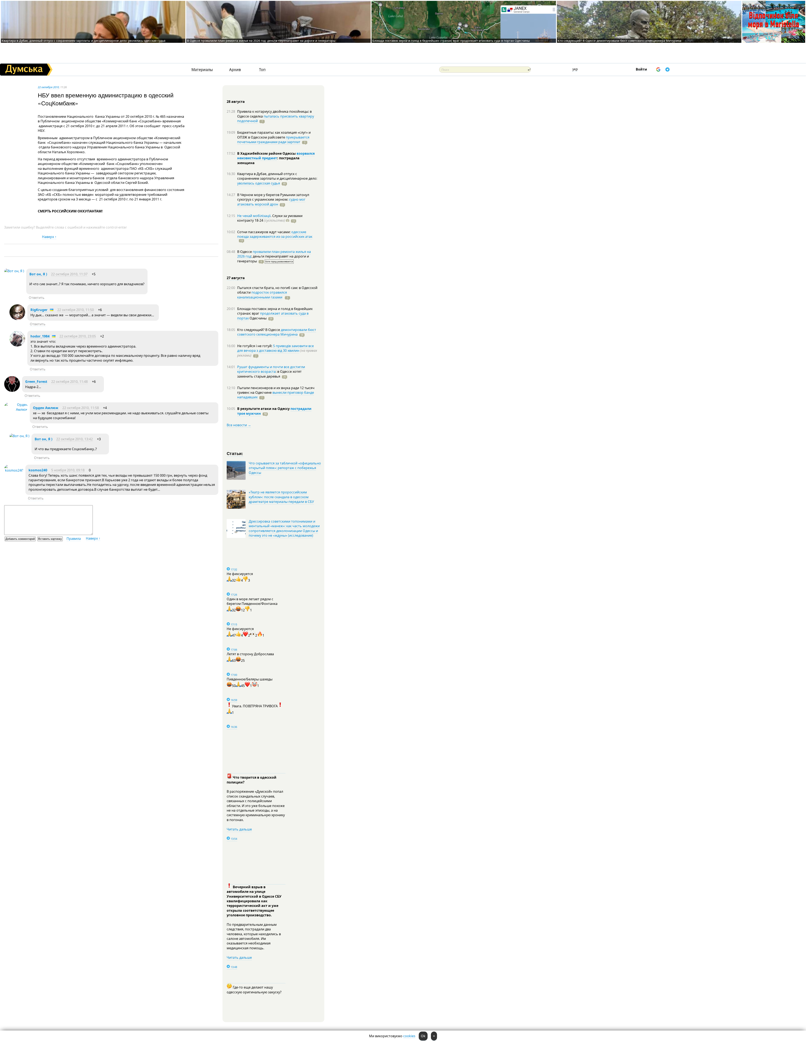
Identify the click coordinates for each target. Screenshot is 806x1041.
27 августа (236, 278)
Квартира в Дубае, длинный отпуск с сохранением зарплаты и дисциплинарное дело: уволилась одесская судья (83, 41)
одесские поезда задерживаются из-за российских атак (274, 234)
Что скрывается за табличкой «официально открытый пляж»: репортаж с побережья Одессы (285, 468)
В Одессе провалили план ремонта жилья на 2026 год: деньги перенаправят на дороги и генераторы (261, 41)
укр (575, 69)
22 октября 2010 (48, 87)
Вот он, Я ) (38, 274)
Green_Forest (36, 381)
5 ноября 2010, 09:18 (68, 470)
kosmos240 (38, 470)
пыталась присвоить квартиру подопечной (275, 118)
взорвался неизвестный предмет (276, 155)
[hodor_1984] (17, 345)
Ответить (36, 297)
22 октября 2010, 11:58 (80, 407)
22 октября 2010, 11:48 (69, 381)
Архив (235, 70)
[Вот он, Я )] (14, 271)
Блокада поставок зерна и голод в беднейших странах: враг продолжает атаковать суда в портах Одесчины (451, 41)
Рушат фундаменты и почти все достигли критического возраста (271, 369)
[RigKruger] (17, 318)
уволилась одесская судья (258, 183)
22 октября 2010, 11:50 (75, 309)
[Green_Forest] (12, 390)
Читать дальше (239, 829)
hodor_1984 (40, 336)
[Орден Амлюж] (16, 409)
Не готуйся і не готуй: (255, 346)
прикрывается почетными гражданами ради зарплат (273, 139)
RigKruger (38, 309)
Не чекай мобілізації (254, 215)
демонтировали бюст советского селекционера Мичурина (276, 332)
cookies (409, 1036)
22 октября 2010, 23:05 (77, 336)
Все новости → (239, 425)
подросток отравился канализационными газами (262, 294)
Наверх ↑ (49, 236)
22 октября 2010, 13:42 (74, 439)
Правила (74, 538)
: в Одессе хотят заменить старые (269, 373)
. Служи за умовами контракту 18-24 (269, 218)
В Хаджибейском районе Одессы (267, 153)
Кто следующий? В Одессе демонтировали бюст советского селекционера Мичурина (619, 41)
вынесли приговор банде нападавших (275, 394)
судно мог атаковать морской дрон (271, 201)
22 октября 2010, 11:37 (69, 274)
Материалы (202, 70)
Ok (423, 1036)
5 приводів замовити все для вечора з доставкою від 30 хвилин (275, 348)
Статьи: (235, 453)
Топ (262, 70)
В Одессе (245, 251)
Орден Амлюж (45, 407)
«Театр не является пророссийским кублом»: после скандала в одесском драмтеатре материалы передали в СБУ (281, 497)
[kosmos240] (13, 470)
